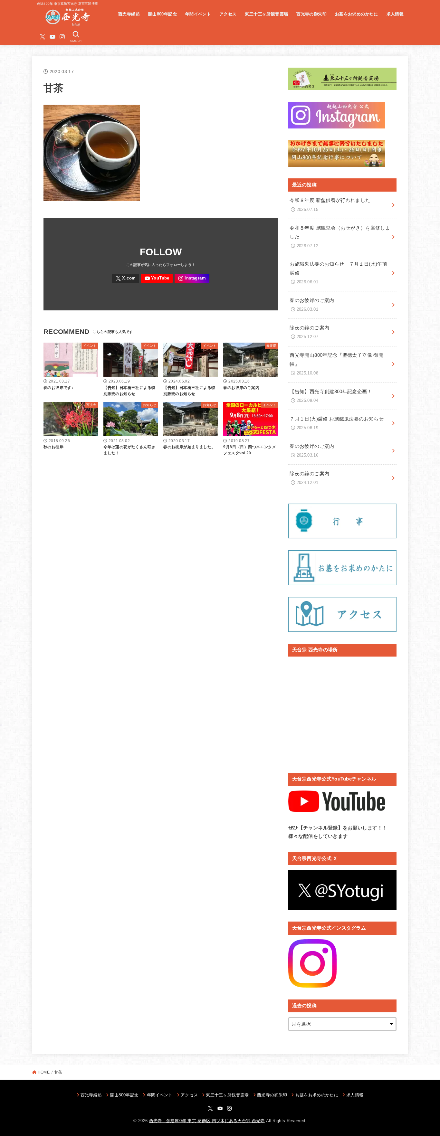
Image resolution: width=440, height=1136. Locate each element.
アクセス (228, 14)
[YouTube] (52, 37)
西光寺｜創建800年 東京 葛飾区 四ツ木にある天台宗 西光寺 (207, 1120)
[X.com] (42, 37)
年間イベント (198, 14)
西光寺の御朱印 (311, 14)
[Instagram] (62, 37)
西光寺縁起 (129, 14)
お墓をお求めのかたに (356, 14)
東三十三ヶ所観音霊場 (266, 14)
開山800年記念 (162, 14)
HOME (44, 1072)
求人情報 (395, 14)
